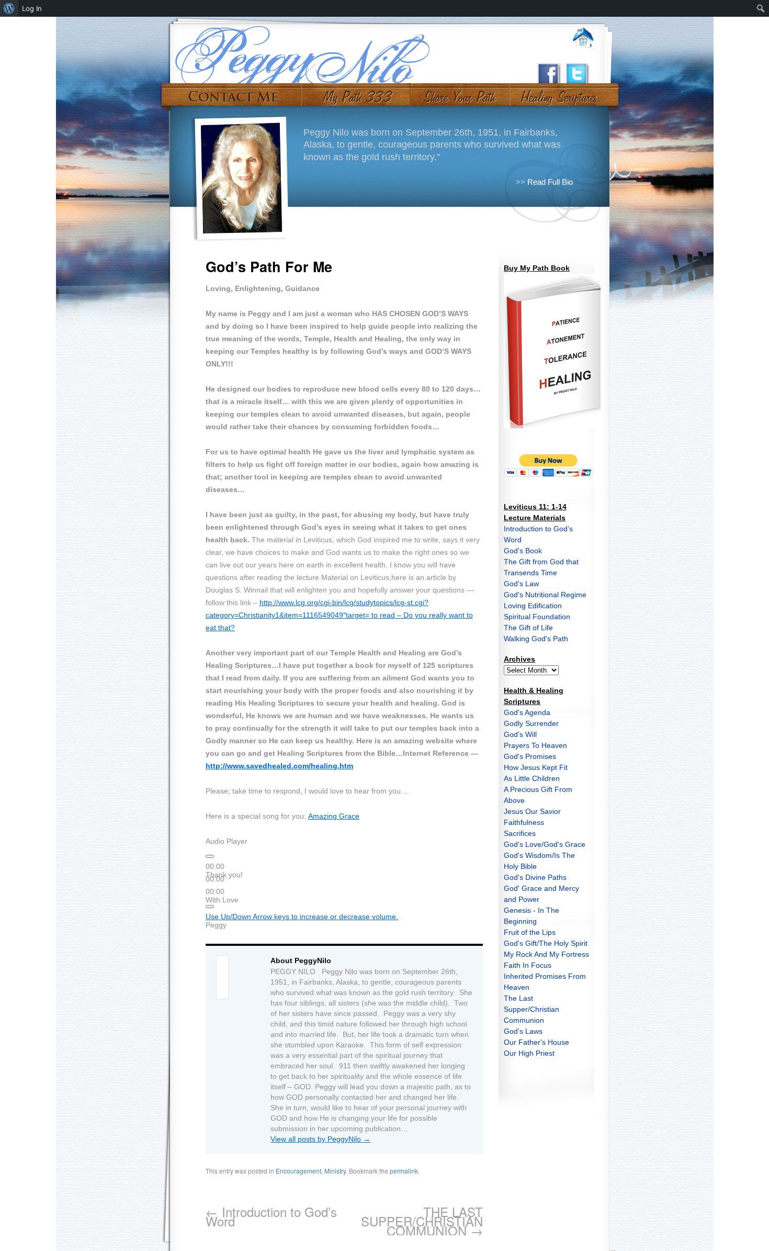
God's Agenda (527, 712)
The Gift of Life (528, 627)
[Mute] (210, 906)
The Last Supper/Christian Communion (531, 1009)
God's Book (523, 550)
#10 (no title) (558, 93)
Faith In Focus (527, 965)
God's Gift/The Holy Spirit (545, 943)
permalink (404, 1170)
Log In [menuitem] (32, 8)
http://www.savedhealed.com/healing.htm (279, 766)
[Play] (210, 856)
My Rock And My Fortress (546, 954)
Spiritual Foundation (537, 616)
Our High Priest (529, 1053)
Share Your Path (459, 93)
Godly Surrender (531, 723)
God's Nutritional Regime (545, 594)
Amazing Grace (333, 816)
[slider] (302, 916)
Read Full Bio (550, 181)
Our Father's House (536, 1042)
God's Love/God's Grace (544, 844)
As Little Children (532, 778)
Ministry (335, 1170)
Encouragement (298, 1170)
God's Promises (530, 756)
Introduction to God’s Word (271, 1216)
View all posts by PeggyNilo (320, 1139)
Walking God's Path (536, 638)
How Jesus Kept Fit (536, 767)
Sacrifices (520, 833)
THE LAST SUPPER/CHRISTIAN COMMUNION (422, 1220)
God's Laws (523, 1031)
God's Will (520, 734)
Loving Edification (533, 605)
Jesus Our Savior (532, 811)
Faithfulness (524, 822)
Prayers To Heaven (535, 745)
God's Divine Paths (535, 877)
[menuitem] (9, 8)
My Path (356, 93)
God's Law (521, 583)
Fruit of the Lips (530, 932)
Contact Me (233, 93)
